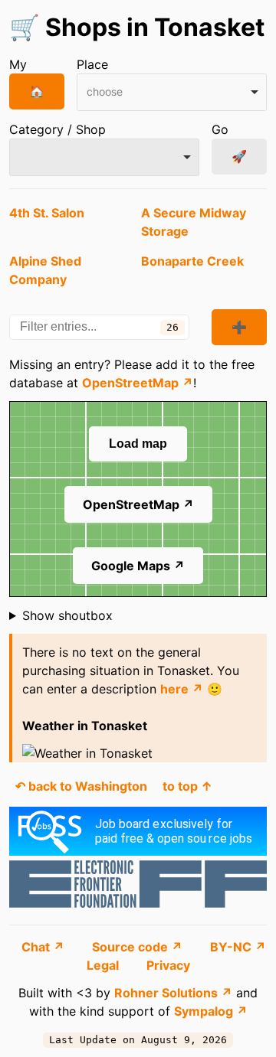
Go (220, 129)
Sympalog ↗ (211, 1011)
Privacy (168, 965)
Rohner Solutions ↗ (173, 992)
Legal (104, 965)
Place (92, 64)
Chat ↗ (44, 946)
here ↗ (181, 689)
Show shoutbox (67, 615)
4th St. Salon (46, 212)
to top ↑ (187, 786)
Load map (138, 443)
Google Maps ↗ (138, 565)
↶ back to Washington (81, 786)
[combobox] (172, 92)
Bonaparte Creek (192, 261)
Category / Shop (57, 129)
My (18, 64)
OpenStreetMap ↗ (137, 382)
